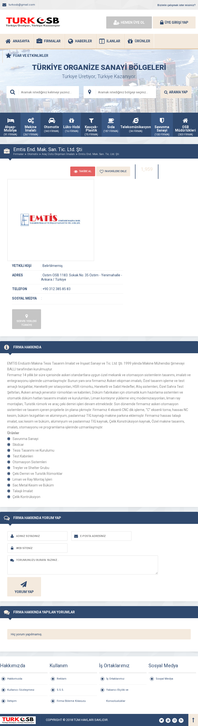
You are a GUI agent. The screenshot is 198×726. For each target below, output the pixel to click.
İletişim (12, 701)
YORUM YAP (24, 592)
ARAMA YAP (178, 92)
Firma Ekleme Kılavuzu (71, 701)
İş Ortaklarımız (115, 678)
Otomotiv (32, 154)
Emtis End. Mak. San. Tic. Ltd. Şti (98, 154)
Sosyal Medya (164, 678)
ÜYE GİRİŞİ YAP (176, 22)
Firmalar (18, 154)
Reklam (61, 678)
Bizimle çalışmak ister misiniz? (176, 5)
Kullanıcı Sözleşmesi (20, 689)
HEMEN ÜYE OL (133, 22)
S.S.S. (60, 689)
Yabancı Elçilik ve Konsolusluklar (117, 692)
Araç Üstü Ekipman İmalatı (58, 154)
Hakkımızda (14, 678)
